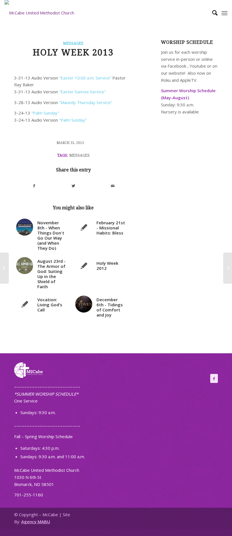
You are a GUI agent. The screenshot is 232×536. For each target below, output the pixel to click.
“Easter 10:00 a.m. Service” (84, 78)
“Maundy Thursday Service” (85, 102)
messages (79, 155)
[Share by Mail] (112, 186)
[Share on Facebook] (34, 186)
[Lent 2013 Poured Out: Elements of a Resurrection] (4, 268)
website (176, 73)
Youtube (198, 66)
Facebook (176, 66)
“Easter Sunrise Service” (82, 91)
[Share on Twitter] (73, 186)
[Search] (212, 12)
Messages (73, 43)
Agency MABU (35, 521)
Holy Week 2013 (73, 52)
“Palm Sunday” (45, 113)
